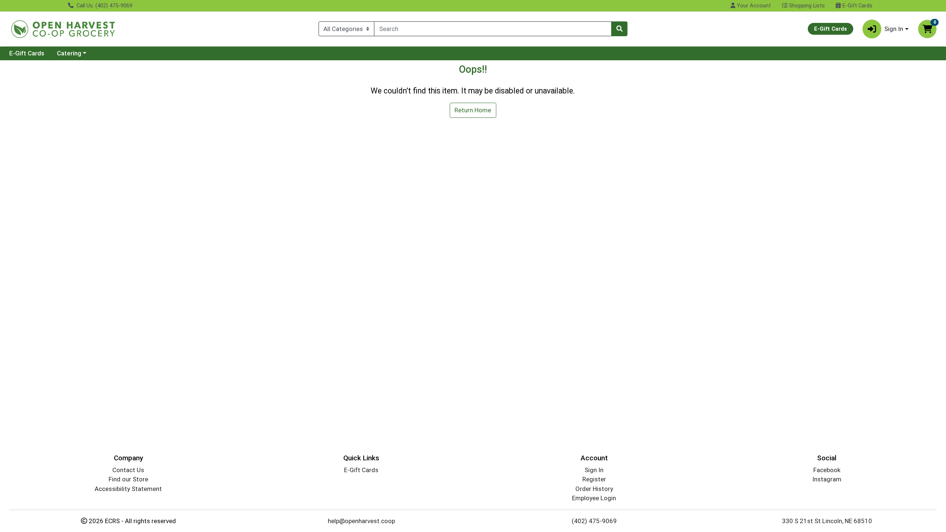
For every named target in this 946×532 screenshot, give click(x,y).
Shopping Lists (806, 5)
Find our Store (128, 479)
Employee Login (594, 498)
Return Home (473, 110)
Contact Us (128, 470)
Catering (69, 53)
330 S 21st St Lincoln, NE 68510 (827, 521)
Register (594, 479)
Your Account (753, 5)
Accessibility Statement (128, 488)
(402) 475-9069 (594, 521)
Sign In (594, 470)
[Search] (619, 28)
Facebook (826, 470)
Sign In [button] (893, 29)
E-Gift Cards (856, 5)
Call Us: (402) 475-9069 (103, 5)
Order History (594, 488)
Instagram (826, 479)
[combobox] (493, 28)
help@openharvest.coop (361, 521)
